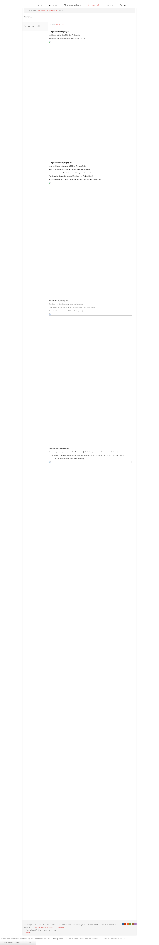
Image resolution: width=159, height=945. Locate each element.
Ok (30, 942)
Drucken (68, 25)
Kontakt (61, 927)
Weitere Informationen (12, 942)
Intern (28, 933)
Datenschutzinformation (44, 927)
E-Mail (72, 25)
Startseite (41, 10)
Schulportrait (52, 10)
